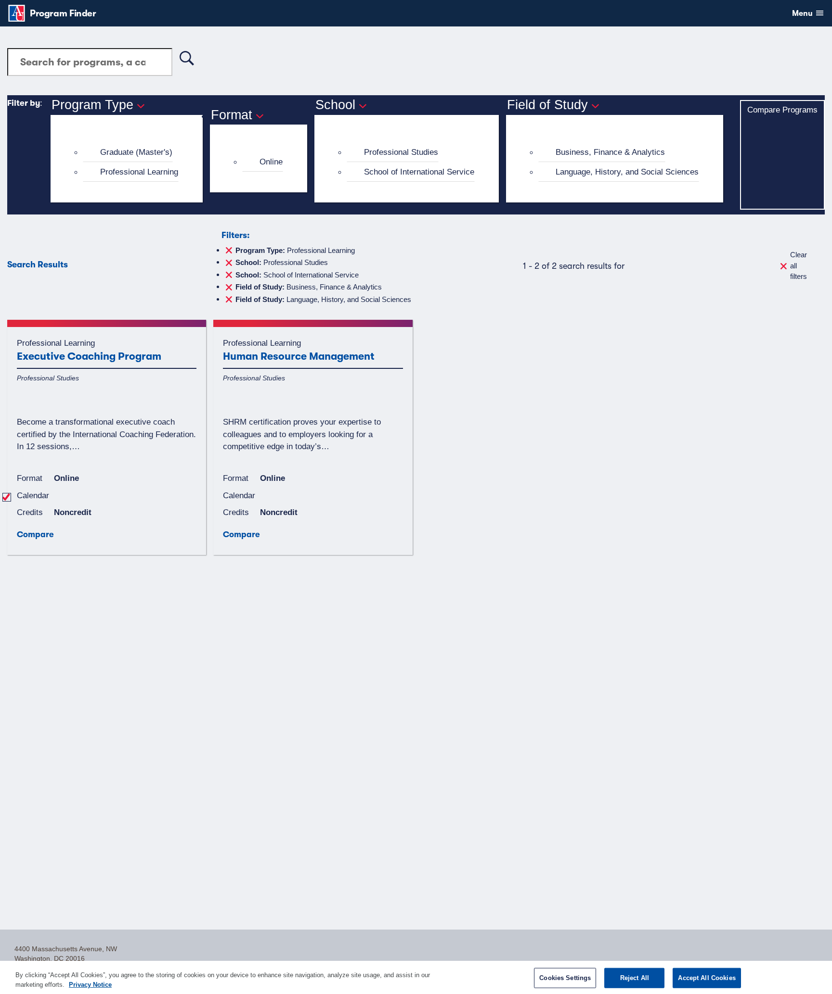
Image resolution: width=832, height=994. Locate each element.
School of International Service (419, 171)
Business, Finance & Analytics (610, 152)
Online (271, 161)
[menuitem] (131, 152)
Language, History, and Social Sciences (627, 171)
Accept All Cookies (706, 977)
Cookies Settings (565, 977)
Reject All (634, 977)
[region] (416, 977)
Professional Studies (401, 152)
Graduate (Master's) (136, 152)
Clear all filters (798, 265)
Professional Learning (139, 171)
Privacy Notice (90, 984)
